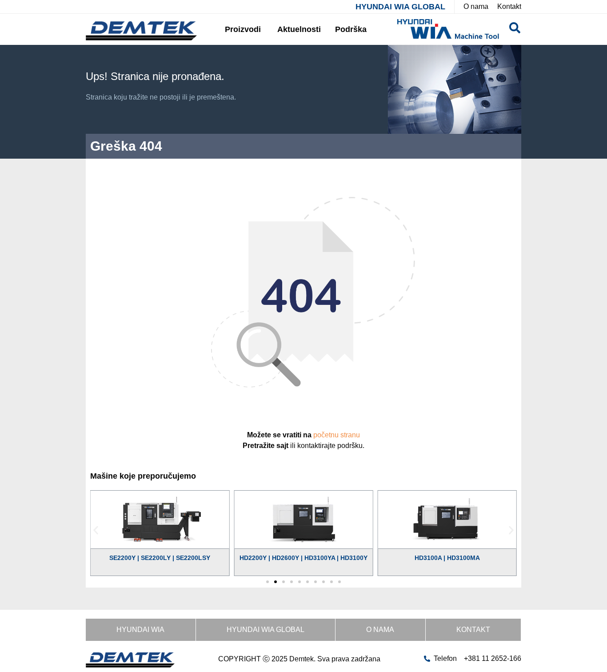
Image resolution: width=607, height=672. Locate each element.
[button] (95, 530)
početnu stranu (336, 435)
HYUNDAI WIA (140, 629)
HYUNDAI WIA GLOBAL (400, 6)
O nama (380, 629)
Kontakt (473, 629)
